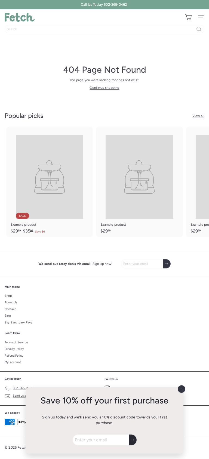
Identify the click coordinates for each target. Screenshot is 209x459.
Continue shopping (104, 88)
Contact (10, 309)
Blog (8, 315)
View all (198, 116)
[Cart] (188, 17)
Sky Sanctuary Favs (18, 322)
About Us (11, 302)
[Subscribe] (133, 439)
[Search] (198, 29)
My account (13, 362)
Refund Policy (14, 355)
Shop (8, 296)
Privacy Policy (14, 349)
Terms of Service (16, 342)
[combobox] (104, 29)
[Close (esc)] (181, 389)
